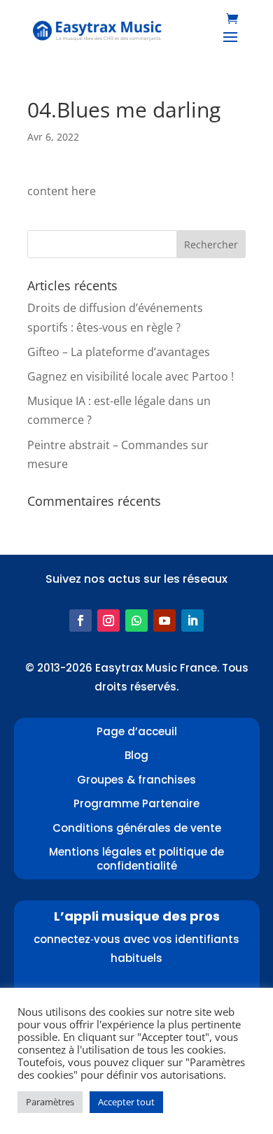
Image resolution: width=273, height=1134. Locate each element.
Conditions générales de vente (136, 828)
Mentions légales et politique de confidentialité (136, 858)
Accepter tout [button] (126, 1102)
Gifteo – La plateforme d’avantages (118, 352)
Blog (136, 755)
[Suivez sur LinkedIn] (192, 620)
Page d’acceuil (137, 731)
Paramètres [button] (50, 1102)
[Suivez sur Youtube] (164, 620)
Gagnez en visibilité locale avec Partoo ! (130, 376)
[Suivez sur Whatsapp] (136, 620)
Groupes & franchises (136, 779)
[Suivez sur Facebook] (80, 620)
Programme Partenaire (137, 803)
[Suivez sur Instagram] (108, 620)
